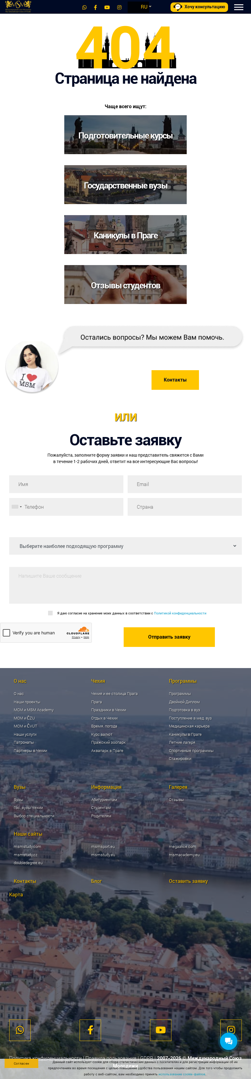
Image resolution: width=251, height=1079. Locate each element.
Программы (180, 693)
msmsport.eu (103, 846)
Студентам (101, 807)
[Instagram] (119, 7)
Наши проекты (27, 702)
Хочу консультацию (205, 6)
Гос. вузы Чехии (28, 807)
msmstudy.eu (103, 854)
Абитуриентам (104, 799)
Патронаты (24, 742)
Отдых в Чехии (104, 718)
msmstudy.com (27, 846)
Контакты (175, 380)
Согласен (21, 1063)
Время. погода (104, 726)
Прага (96, 702)
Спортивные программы (191, 750)
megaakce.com (182, 846)
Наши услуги (25, 734)
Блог (96, 881)
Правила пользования (111, 1058)
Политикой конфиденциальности (180, 613)
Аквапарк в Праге (107, 750)
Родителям (101, 816)
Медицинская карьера (189, 726)
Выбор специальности (34, 816)
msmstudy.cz (25, 854)
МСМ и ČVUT (25, 726)
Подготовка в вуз (184, 709)
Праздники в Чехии (108, 709)
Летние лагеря (182, 742)
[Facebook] (95, 7)
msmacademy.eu (184, 854)
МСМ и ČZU (24, 718)
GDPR (146, 1058)
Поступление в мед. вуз (190, 718)
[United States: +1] (16, 506)
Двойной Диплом (184, 702)
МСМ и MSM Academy (34, 709)
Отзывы (176, 799)
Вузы (18, 799)
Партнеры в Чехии (30, 750)
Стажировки (180, 758)
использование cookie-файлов (182, 1074)
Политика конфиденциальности (45, 1058)
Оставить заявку (188, 881)
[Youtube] (107, 7)
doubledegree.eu (28, 862)
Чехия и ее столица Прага (114, 693)
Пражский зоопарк (108, 742)
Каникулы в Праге (185, 734)
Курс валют (101, 734)
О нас (19, 693)
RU (144, 6)
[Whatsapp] (84, 7)
